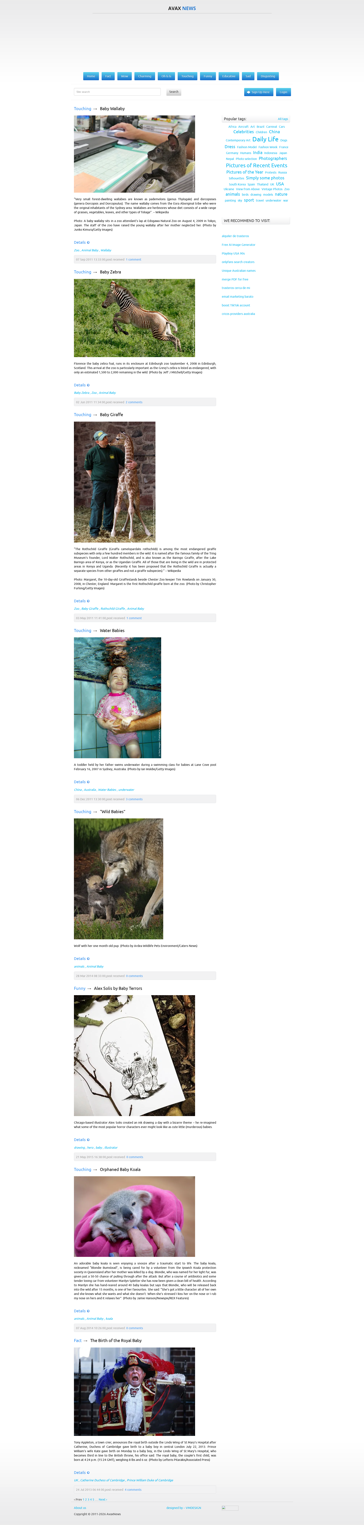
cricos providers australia (238, 313)
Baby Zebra (110, 272)
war (285, 200)
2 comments (134, 402)
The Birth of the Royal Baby (116, 1340)
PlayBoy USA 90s (233, 253)
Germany (232, 153)
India (257, 152)
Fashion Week (268, 147)
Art (252, 126)
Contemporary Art (238, 140)
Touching (82, 108)
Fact (78, 1340)
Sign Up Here (261, 92)
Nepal (230, 158)
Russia (282, 172)
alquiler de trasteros (235, 236)
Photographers (273, 158)
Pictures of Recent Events (256, 165)
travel (260, 200)
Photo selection (246, 158)
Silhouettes (236, 178)
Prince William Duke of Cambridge (150, 1480)
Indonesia (270, 153)
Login (283, 92)
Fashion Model (247, 147)
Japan (283, 153)
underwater (126, 789)
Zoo (76, 250)
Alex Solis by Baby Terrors (118, 988)
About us (80, 1507)
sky (240, 200)
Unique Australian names (239, 270)
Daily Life (265, 139)
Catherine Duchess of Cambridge (102, 1480)
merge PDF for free (235, 279)
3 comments (134, 799)
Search (173, 91)
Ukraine (229, 189)
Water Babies (112, 630)
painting (230, 200)
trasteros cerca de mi (236, 288)
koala (109, 1318)
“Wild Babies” (112, 811)
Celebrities (243, 131)
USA (280, 184)
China (78, 789)
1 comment (133, 259)
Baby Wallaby (112, 108)
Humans (245, 153)
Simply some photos (265, 178)
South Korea (237, 184)
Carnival (271, 126)
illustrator (110, 1147)
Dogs (283, 140)
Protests (270, 172)
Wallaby (105, 250)
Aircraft (243, 126)
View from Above (248, 189)
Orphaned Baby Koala (120, 1169)
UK (76, 1480)
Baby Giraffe (111, 414)
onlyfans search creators (238, 262)
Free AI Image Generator (238, 244)
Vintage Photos (272, 189)
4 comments (133, 1489)
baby (99, 1147)
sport (249, 200)
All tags (283, 119)
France (283, 147)
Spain (251, 184)
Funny (80, 988)
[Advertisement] (182, 41)
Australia (90, 789)
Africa (232, 126)
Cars (282, 126)
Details (80, 242)
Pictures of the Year (244, 172)
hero (90, 1147)
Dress (230, 146)
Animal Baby (89, 250)
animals (79, 966)
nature (281, 194)
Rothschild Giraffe (112, 608)
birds (245, 194)
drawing (79, 1147)
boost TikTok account (236, 305)
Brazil (260, 126)
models (268, 194)
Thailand (262, 184)
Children (261, 132)
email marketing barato (237, 296)
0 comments (134, 976)
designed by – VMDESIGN (183, 1507)
